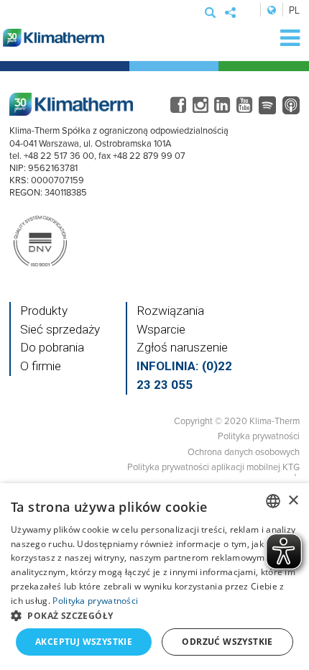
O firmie (40, 366)
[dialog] (154, 576)
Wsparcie (161, 329)
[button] (154, 615)
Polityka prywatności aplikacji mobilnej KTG (213, 466)
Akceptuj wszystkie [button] (83, 641)
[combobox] (273, 501)
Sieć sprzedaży (60, 329)
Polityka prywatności (259, 435)
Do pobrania (52, 347)
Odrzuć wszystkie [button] (227, 641)
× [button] (292, 500)
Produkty (44, 310)
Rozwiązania (170, 310)
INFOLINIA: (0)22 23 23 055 (184, 375)
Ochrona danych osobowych (244, 451)
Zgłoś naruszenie (182, 347)
